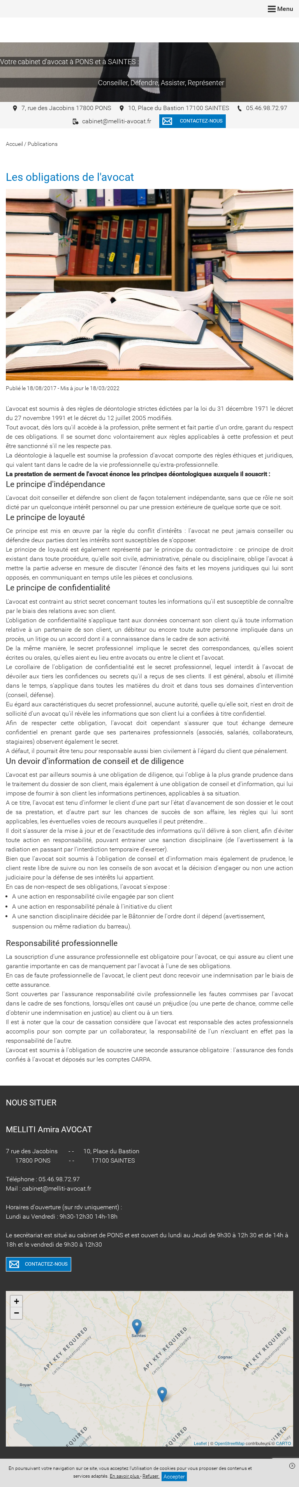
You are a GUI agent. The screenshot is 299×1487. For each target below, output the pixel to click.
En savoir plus (125, 1476)
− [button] (16, 1313)
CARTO (283, 1443)
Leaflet (200, 1443)
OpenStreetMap (229, 1443)
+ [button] (16, 1301)
